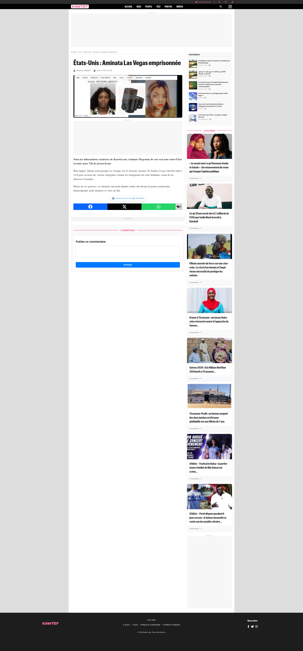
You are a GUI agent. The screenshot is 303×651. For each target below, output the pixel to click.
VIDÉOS (179, 6)
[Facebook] (248, 627)
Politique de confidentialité (150, 624)
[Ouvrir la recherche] (221, 6)
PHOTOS (168, 6)
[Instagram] (256, 627)
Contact (135, 624)
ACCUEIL (128, 6)
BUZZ (139, 6)
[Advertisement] (151, 30)
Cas (79, 52)
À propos (126, 624)
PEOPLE (148, 6)
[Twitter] (252, 627)
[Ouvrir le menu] (230, 6)
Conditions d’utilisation (171, 624)
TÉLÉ (158, 6)
